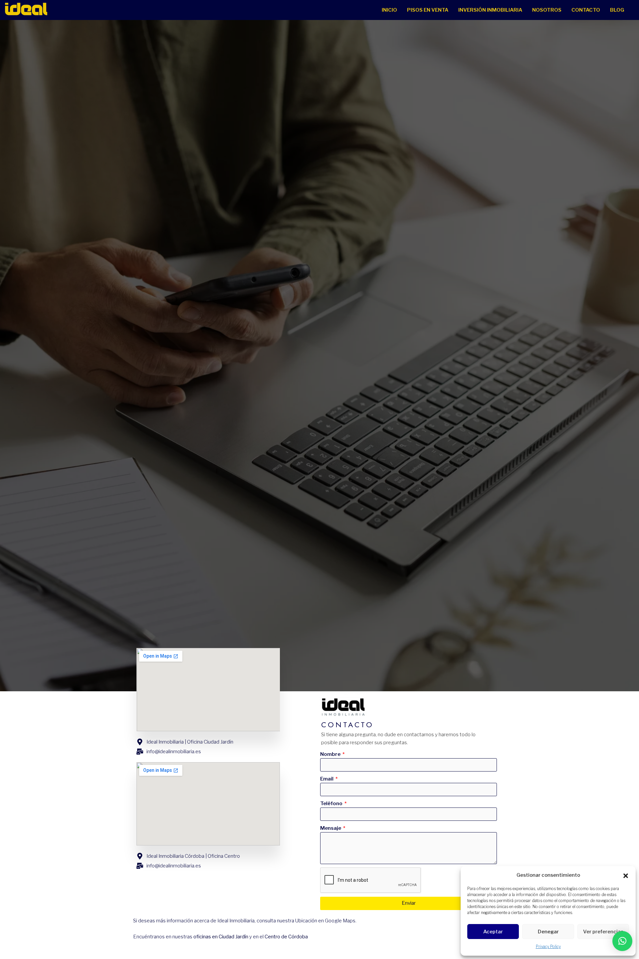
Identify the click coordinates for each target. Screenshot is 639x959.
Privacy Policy (548, 946)
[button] (625, 875)
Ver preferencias (603, 932)
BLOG (617, 10)
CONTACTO (585, 10)
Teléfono (331, 803)
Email (327, 779)
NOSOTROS (546, 10)
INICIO (389, 10)
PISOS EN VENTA (427, 10)
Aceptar (493, 932)
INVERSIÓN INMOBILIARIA (490, 10)
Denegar (548, 932)
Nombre (330, 754)
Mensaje (331, 828)
